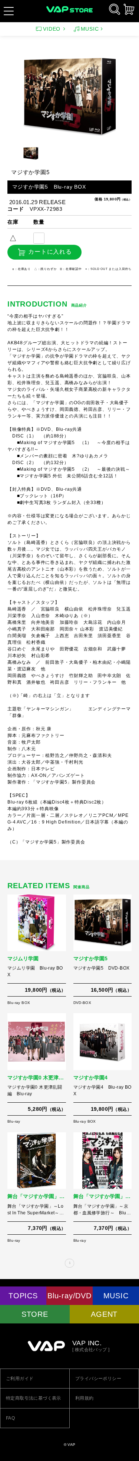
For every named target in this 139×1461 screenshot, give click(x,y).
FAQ (10, 1418)
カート (129, 9)
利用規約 (84, 1398)
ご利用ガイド (19, 1378)
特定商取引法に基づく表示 (33, 1398)
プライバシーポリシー (98, 1378)
